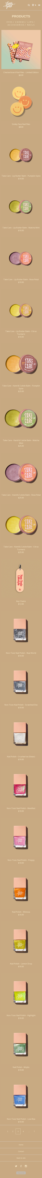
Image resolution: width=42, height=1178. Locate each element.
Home (21, 1145)
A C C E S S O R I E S (16, 25)
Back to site (21, 1158)
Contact (21, 1151)
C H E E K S (19, 22)
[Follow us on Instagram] (25, 1166)
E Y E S (9, 22)
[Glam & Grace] (11, 5)
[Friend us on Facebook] (21, 1166)
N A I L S (30, 25)
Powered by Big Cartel (21, 1172)
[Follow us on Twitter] (16, 1166)
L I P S (30, 22)
